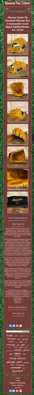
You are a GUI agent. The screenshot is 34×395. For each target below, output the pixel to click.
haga (12, 365)
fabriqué (26, 362)
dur (27, 336)
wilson (11, 362)
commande (16, 367)
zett (18, 345)
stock (26, 342)
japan (11, 354)
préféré (9, 347)
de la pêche (17, 355)
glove (26, 349)
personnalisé (9, 350)
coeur (25, 347)
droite (21, 342)
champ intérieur (17, 358)
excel (16, 336)
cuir (18, 339)
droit (24, 368)
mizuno (11, 338)
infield (17, 349)
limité (22, 336)
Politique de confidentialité (17, 383)
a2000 (11, 342)
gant (19, 361)
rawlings (11, 344)
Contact (17, 380)
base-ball (25, 339)
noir (23, 345)
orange (24, 354)
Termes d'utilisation (17, 385)
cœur (16, 342)
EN (16, 387)
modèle (21, 347)
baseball (17, 371)
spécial (27, 345)
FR (19, 387)
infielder (20, 365)
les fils (10, 335)
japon (17, 353)
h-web (15, 347)
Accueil (17, 378)
